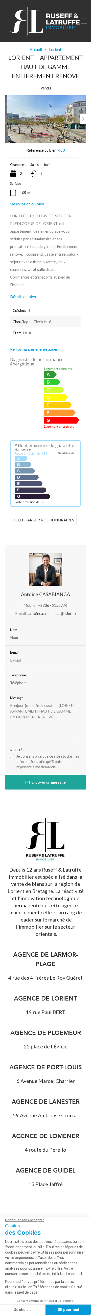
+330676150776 (52, 605)
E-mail (14, 652)
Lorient (55, 49)
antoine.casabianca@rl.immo (52, 613)
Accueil (36, 49)
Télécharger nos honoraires (43, 520)
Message (16, 698)
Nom (13, 630)
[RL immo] (45, 36)
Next (83, 119)
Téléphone (18, 675)
